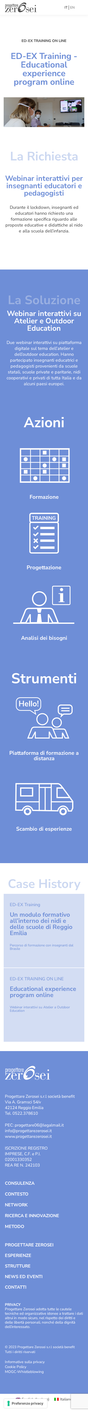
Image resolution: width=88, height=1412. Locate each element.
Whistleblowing (30, 1371)
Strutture (18, 1266)
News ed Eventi (24, 1277)
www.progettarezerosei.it (28, 1136)
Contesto (16, 1194)
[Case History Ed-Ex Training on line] (44, 931)
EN (72, 7)
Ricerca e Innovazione (32, 1216)
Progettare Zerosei (29, 1245)
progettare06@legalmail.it (39, 1125)
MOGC (10, 1371)
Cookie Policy (15, 1366)
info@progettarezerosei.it (28, 1131)
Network (16, 1205)
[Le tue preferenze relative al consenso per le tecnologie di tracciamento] (25, 1403)
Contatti (15, 1287)
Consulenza (19, 1183)
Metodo (14, 1226)
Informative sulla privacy (25, 1361)
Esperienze (18, 1255)
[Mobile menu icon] (80, 7)
